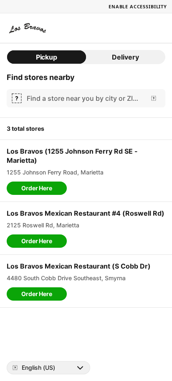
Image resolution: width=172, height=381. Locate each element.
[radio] (46, 57)
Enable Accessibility (138, 6)
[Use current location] (153, 98)
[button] (37, 188)
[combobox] (84, 98)
